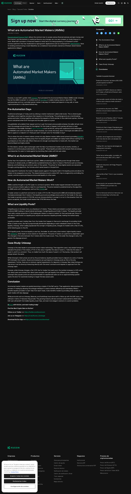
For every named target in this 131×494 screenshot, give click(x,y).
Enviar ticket (58, 465)
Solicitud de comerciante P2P (86, 465)
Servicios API (81, 463)
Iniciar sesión (99, 3)
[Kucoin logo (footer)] (14, 447)
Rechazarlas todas (19, 481)
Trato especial (58, 476)
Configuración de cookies (20, 486)
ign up (11, 304)
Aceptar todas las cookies (19, 476)
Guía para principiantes (61, 460)
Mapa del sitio (58, 481)
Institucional (81, 460)
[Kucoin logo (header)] (7, 3)
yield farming (75, 43)
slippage (14, 234)
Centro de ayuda (59, 463)
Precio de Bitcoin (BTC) (107, 462)
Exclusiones (57, 479)
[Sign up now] (65, 20)
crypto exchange (37, 128)
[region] (20, 476)
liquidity (81, 136)
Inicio (9, 9)
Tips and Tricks (22, 9)
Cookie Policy (15, 472)
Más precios (104, 473)
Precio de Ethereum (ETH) (108, 465)
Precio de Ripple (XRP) (107, 468)
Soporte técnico (59, 468)
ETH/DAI (41, 189)
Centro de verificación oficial (63, 473)
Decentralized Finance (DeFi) (18, 37)
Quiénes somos (13, 460)
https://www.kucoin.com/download (37, 319)
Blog (14, 9)
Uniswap (34, 98)
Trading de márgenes (38, 471)
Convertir (34, 460)
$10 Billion (43, 100)
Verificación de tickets (61, 471)
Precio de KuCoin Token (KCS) (109, 470)
